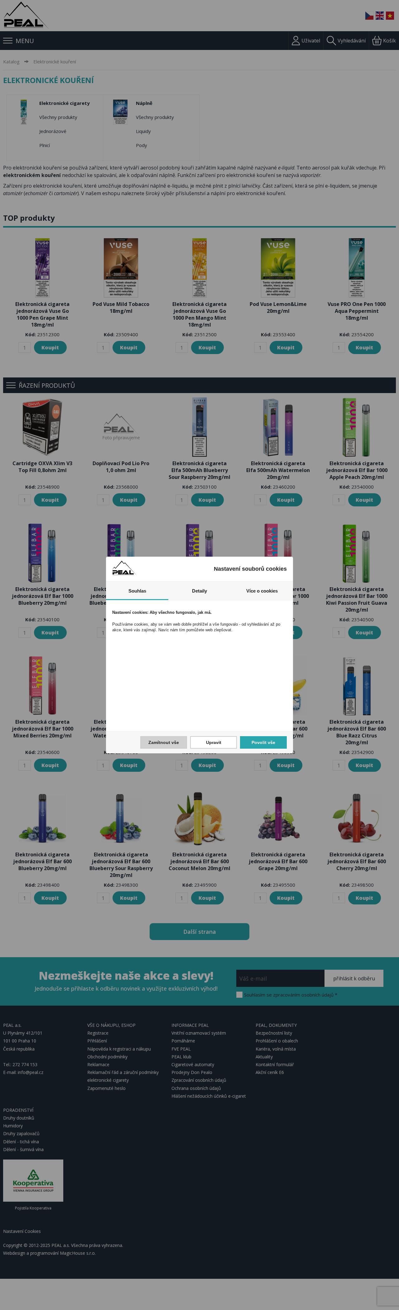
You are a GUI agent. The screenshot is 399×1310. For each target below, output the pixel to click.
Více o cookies (262, 590)
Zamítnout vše (163, 742)
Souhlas (137, 590)
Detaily (199, 590)
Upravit (213, 742)
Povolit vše (263, 742)
